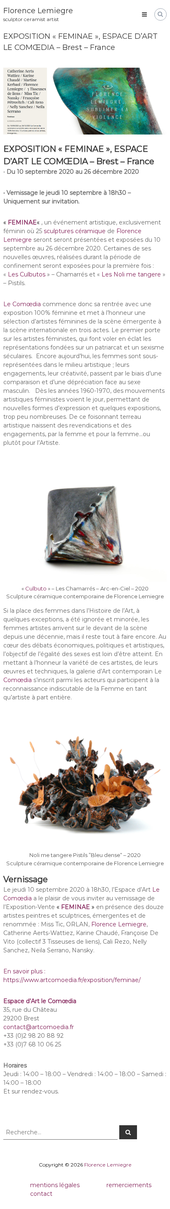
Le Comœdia (22, 304)
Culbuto (36, 588)
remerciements (128, 1185)
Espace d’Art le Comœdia (39, 1001)
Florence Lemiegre (38, 10)
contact (41, 1193)
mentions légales (55, 1185)
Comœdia (17, 680)
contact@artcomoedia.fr (38, 1027)
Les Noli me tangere (131, 274)
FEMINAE (22, 222)
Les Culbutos (26, 274)
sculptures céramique (75, 231)
